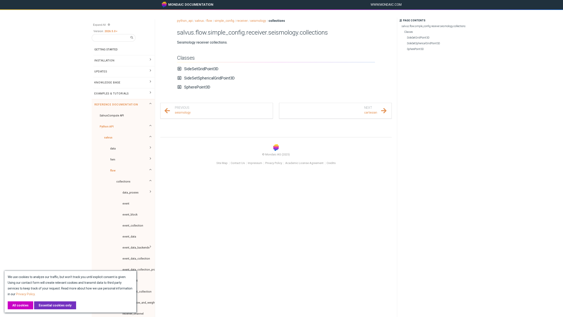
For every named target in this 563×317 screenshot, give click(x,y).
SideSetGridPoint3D (201, 68)
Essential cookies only (55, 305)
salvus (108, 137)
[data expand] (150, 148)
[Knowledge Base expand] (150, 82)
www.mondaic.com (386, 5)
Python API (107, 126)
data (113, 148)
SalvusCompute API (112, 115)
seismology (258, 20)
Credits (331, 163)
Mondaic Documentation (190, 5)
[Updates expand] (150, 71)
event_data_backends (136, 247)
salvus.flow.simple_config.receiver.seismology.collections (252, 32)
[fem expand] (150, 159)
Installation (104, 60)
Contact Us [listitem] (238, 163)
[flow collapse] (150, 170)
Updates (100, 71)
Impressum (255, 163)
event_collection (132, 225)
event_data (129, 236)
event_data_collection (136, 258)
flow (112, 170)
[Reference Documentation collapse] (150, 104)
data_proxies (130, 192)
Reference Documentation (116, 104)
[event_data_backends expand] (150, 247)
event (125, 203)
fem (112, 159)
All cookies (20, 305)
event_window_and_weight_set (138, 302)
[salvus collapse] (150, 137)
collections (123, 181)
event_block (129, 214)
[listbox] (111, 31)
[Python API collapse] (150, 126)
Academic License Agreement (304, 163)
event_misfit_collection (137, 291)
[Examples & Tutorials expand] (150, 93)
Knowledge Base (107, 82)
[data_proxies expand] (150, 192)
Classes (186, 58)
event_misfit (130, 280)
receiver (242, 20)
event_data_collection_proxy (138, 269)
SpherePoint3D (197, 87)
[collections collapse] (150, 181)
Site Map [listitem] (222, 163)
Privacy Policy (273, 163)
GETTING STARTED (106, 49)
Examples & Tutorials (111, 93)
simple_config (224, 20)
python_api (185, 20)
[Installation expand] (150, 60)
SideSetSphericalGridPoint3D (209, 78)
